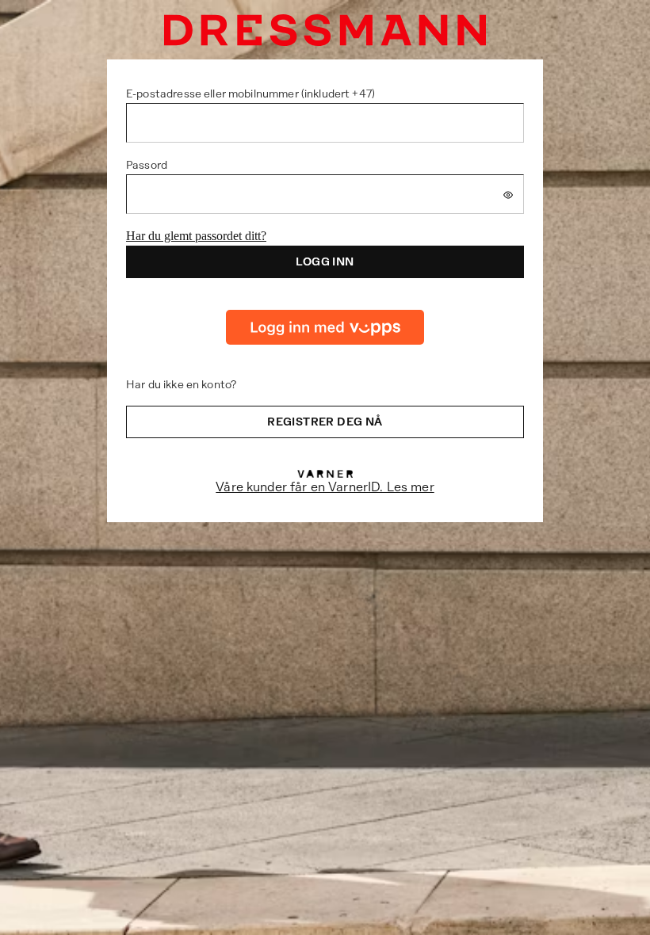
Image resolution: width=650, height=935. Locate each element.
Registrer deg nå (324, 421)
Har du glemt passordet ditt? (196, 235)
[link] (325, 327)
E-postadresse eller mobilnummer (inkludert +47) (250, 93)
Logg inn (325, 261)
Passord (146, 164)
